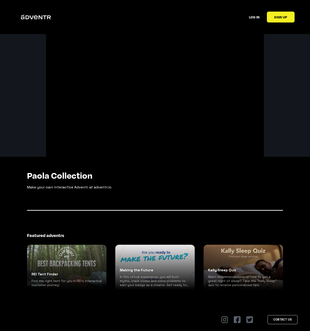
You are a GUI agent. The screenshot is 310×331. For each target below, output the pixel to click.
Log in (254, 17)
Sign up (280, 17)
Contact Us (282, 319)
